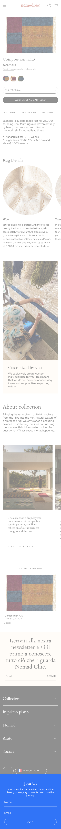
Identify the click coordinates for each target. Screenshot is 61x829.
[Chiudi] (55, 778)
